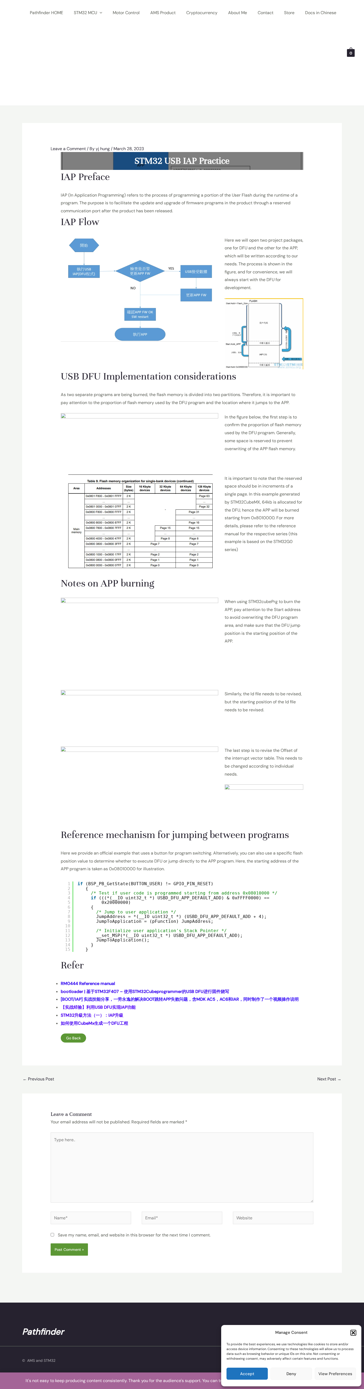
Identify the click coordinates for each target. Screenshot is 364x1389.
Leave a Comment (68, 148)
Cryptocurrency (201, 12)
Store (289, 12)
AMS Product (163, 12)
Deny (291, 1373)
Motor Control (126, 12)
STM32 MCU (85, 12)
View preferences (335, 1373)
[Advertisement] (182, 65)
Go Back (73, 1038)
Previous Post (38, 1079)
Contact (265, 12)
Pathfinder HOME (46, 12)
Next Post (329, 1079)
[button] (353, 1332)
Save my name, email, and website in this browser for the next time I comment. (134, 1235)
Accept (247, 1373)
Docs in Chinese (320, 12)
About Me (237, 12)
